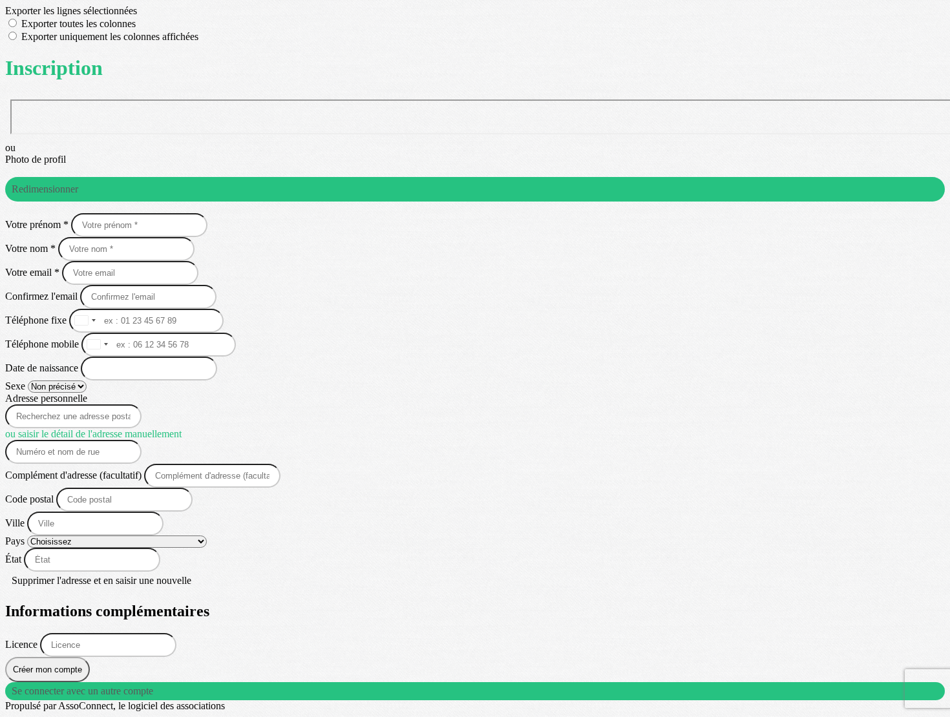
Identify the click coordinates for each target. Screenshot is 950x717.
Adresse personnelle (46, 398)
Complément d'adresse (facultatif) (74, 475)
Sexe (16, 385)
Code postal (29, 499)
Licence (22, 644)
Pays (16, 540)
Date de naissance (43, 367)
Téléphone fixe (37, 320)
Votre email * (33, 272)
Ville (16, 522)
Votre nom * (31, 248)
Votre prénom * (38, 224)
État (14, 559)
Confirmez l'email (41, 296)
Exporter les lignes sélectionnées (71, 10)
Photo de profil (35, 159)
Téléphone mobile (43, 343)
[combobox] (85, 320)
